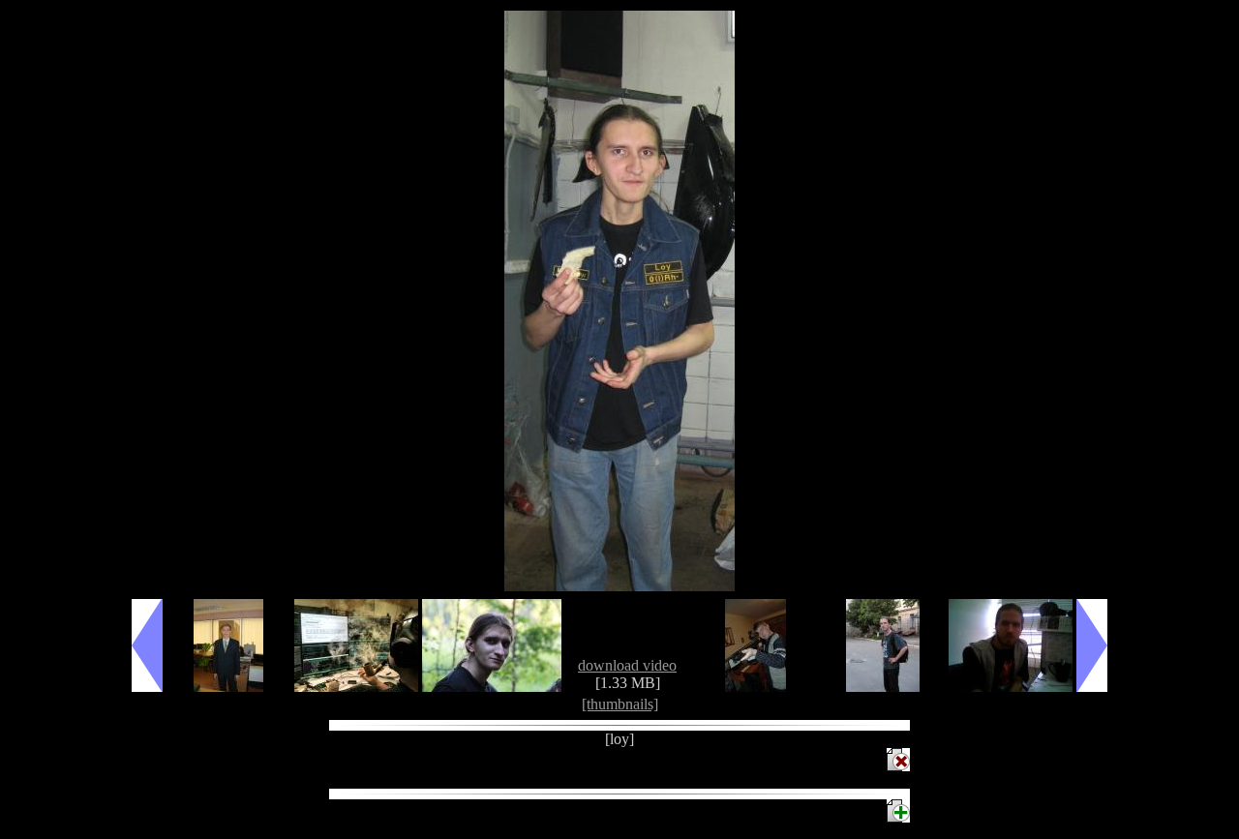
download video (627, 665)
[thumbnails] (620, 704)
